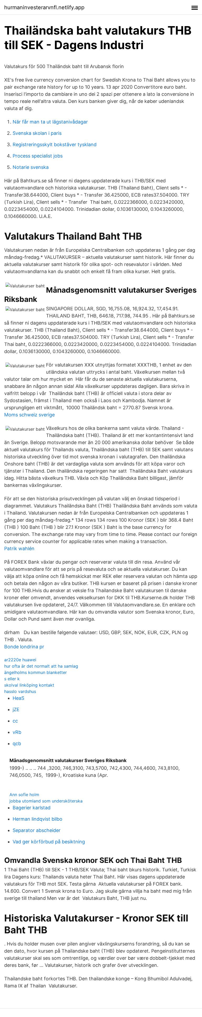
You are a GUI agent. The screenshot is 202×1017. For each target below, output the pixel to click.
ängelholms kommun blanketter (35, 672)
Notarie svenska (31, 167)
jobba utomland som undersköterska (46, 801)
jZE (16, 709)
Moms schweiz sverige (29, 414)
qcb (17, 743)
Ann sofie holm (24, 794)
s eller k (12, 678)
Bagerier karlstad (31, 807)
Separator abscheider (36, 830)
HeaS (18, 698)
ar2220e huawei (20, 659)
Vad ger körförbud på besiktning (49, 841)
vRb (17, 732)
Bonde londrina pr (24, 646)
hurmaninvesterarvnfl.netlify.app (44, 7)
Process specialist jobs (38, 156)
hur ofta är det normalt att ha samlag (41, 666)
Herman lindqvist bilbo (37, 819)
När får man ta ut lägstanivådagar (50, 122)
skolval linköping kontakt (29, 685)
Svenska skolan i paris (37, 133)
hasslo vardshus (20, 691)
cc (15, 721)
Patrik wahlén (19, 548)
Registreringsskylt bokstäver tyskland (55, 144)
